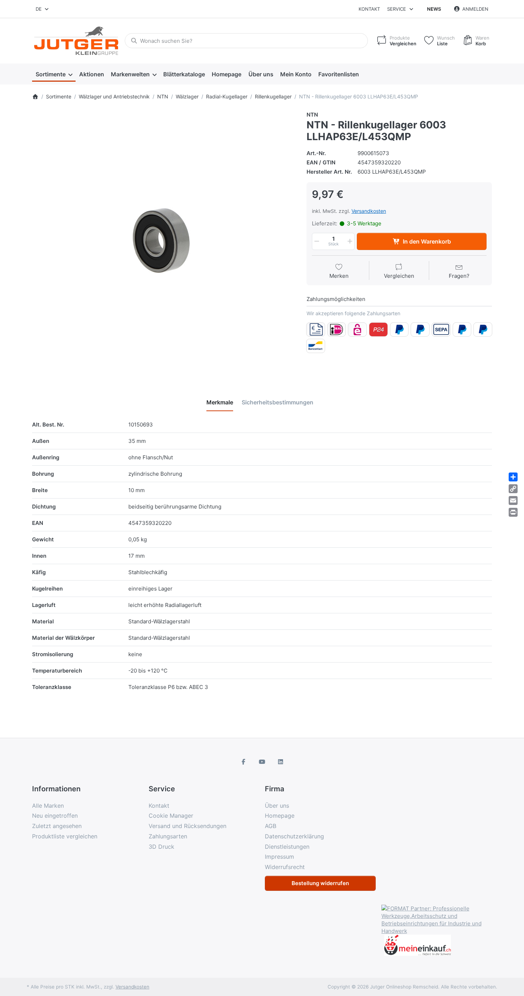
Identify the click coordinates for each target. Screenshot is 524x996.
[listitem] (164, 243)
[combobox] (42, 9)
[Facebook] (244, 762)
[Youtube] (262, 762)
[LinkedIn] (280, 762)
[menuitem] (54, 74)
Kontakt (369, 9)
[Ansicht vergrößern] (164, 243)
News (434, 9)
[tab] (219, 402)
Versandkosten (368, 211)
